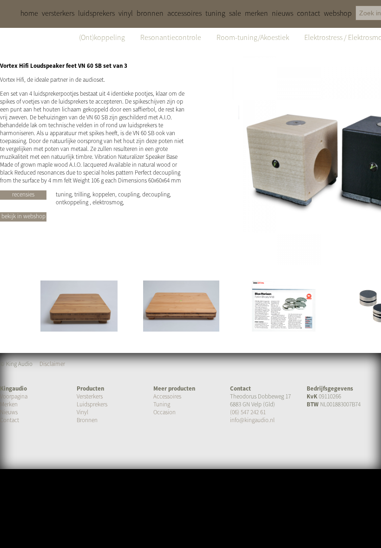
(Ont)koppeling (102, 37)
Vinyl (82, 412)
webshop (338, 13)
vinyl (125, 13)
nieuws (282, 13)
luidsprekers (96, 13)
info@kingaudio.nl (252, 420)
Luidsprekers (92, 404)
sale (235, 13)
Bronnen (87, 420)
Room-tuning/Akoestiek (253, 37)
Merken (9, 404)
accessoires (184, 13)
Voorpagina (13, 396)
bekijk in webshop (23, 216)
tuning (215, 13)
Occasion (164, 412)
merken (256, 13)
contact (308, 13)
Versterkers (90, 396)
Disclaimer (52, 364)
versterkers (58, 13)
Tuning (161, 404)
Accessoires (167, 396)
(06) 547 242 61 (248, 412)
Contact (9, 420)
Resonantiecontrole (170, 37)
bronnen (150, 13)
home (29, 13)
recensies (23, 194)
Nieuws (9, 412)
